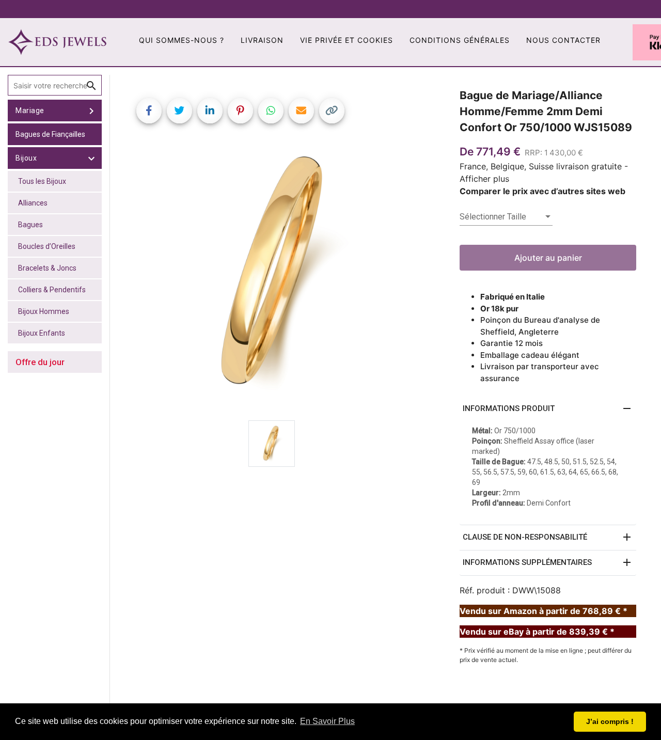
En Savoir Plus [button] (327, 721)
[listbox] (506, 217)
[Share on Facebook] (149, 110)
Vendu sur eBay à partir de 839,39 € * (537, 631)
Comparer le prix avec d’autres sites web (542, 191)
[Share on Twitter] (179, 110)
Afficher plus (484, 179)
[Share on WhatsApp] (271, 110)
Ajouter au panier (548, 258)
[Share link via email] (301, 110)
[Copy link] (331, 110)
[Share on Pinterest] (240, 110)
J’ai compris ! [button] (610, 721)
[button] (548, 409)
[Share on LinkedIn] (210, 110)
